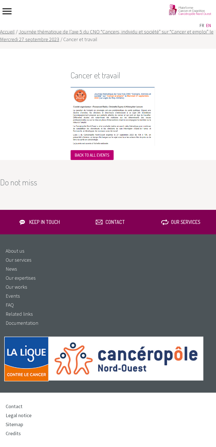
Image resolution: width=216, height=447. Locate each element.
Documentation (22, 323)
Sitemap (14, 424)
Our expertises (21, 278)
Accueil (7, 31)
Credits (13, 433)
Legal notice (19, 415)
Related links (19, 314)
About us (15, 251)
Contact (115, 222)
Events (13, 296)
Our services (185, 222)
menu (7, 11)
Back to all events (92, 155)
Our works (16, 287)
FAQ (10, 305)
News (11, 269)
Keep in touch (44, 222)
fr (201, 25)
